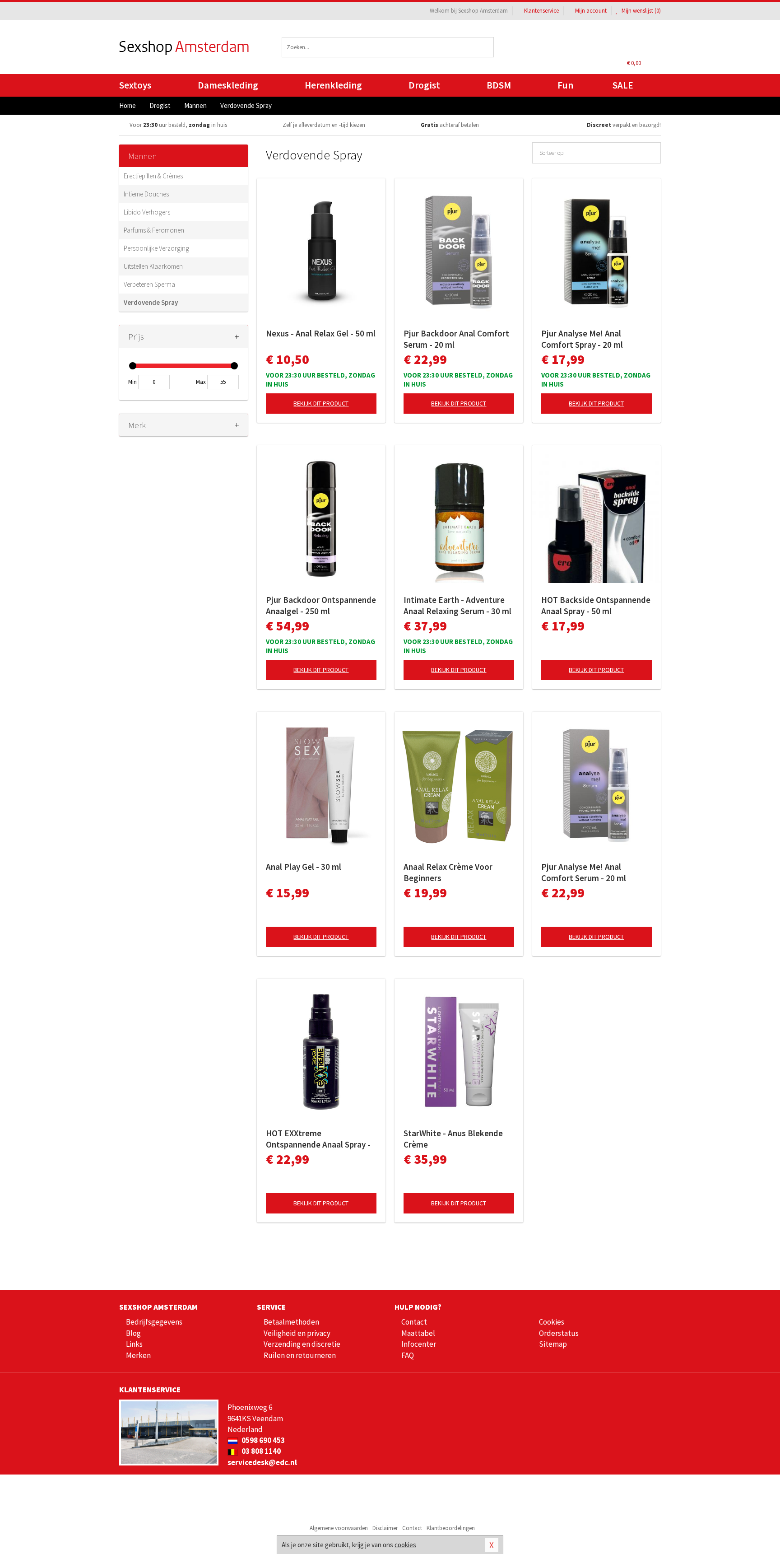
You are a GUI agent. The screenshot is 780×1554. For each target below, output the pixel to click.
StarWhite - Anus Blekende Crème (453, 1139)
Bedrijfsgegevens (154, 1322)
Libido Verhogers (147, 212)
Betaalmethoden (291, 1322)
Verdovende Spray (151, 302)
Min (132, 382)
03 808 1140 (260, 1451)
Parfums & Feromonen (154, 230)
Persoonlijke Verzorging (156, 248)
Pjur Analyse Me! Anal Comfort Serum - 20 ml (583, 872)
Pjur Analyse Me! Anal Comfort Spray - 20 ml (582, 339)
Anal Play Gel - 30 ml (303, 866)
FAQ (407, 1355)
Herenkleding (333, 85)
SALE (623, 85)
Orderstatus (559, 1333)
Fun (565, 85)
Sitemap (553, 1344)
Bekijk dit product (320, 403)
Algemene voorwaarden (339, 1528)
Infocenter (418, 1344)
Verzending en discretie (302, 1344)
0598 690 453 (262, 1440)
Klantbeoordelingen (451, 1528)
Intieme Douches (146, 194)
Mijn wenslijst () (640, 10)
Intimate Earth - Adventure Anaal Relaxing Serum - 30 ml (457, 605)
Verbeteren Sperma (149, 284)
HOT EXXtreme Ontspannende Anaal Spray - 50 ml (318, 1139)
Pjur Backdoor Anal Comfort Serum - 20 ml (456, 339)
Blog (133, 1333)
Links (134, 1344)
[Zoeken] (478, 47)
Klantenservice (541, 10)
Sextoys (135, 85)
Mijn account (591, 10)
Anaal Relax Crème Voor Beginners (448, 872)
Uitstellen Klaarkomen (153, 266)
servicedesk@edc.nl (262, 1462)
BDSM (499, 85)
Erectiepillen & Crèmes (153, 176)
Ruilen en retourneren (300, 1355)
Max (201, 382)
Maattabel (418, 1333)
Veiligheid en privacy (297, 1333)
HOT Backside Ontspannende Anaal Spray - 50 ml (595, 605)
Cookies (551, 1322)
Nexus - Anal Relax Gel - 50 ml (321, 333)
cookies (405, 1544)
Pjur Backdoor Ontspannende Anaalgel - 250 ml (321, 605)
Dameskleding (228, 85)
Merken (138, 1355)
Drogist (424, 85)
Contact (414, 1322)
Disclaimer (385, 1528)
